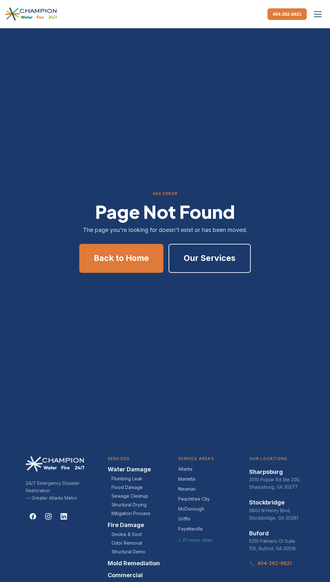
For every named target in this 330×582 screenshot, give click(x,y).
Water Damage (129, 469)
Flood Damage (127, 487)
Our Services (210, 258)
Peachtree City (194, 499)
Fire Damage (126, 525)
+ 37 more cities (195, 540)
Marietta (186, 479)
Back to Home (121, 258)
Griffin (184, 519)
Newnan (187, 489)
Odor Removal (127, 543)
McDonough (191, 509)
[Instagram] (48, 516)
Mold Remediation (134, 563)
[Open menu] (318, 14)
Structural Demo (128, 551)
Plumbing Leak (127, 478)
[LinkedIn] (64, 516)
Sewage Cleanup (130, 496)
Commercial (125, 575)
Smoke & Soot (127, 534)
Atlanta (185, 469)
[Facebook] (33, 516)
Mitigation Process (131, 513)
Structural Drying (129, 504)
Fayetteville (190, 528)
